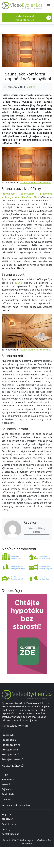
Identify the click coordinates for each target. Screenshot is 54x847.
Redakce (30, 87)
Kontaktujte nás (10, 834)
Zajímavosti (8, 789)
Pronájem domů (10, 754)
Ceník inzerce (9, 824)
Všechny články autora (37, 530)
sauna (18, 282)
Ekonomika (8, 779)
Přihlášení (7, 819)
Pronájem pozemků (12, 759)
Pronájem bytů (10, 749)
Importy (6, 829)
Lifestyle (6, 799)
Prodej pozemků (11, 744)
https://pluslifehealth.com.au (35, 182)
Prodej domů (9, 739)
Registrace (7, 814)
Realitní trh (8, 794)
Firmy (5, 774)
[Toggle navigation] (48, 5)
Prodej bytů (8, 735)
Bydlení (6, 784)
